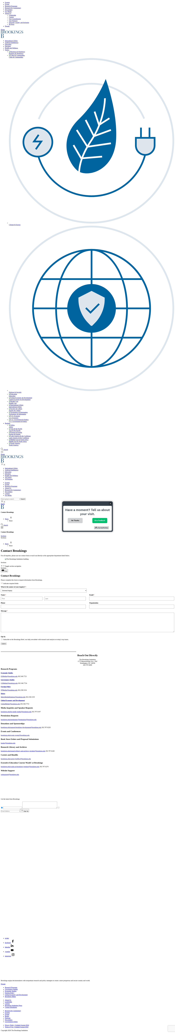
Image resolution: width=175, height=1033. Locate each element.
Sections (3, 536)
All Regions (9, 479)
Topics (7, 50)
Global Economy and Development (16, 995)
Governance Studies (11, 989)
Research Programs (11, 6)
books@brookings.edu (8, 743)
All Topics (8, 477)
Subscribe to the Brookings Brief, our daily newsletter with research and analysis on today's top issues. (36, 639)
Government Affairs (11, 1022)
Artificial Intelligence (11, 42)
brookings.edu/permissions (9, 719)
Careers (11, 17)
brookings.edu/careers (8, 759)
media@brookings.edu (24, 712)
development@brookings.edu (31, 727)
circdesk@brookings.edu (37, 751)
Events (7, 4)
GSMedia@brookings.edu (9, 683)
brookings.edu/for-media (9, 712)
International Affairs (11, 41)
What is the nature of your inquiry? (13, 587)
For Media (8, 11)
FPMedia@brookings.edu (9, 690)
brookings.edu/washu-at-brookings (12, 766)
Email (91, 595)
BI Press (11, 24)
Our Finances (13, 21)
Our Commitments (15, 19)
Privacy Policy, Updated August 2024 (17, 1025)
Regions (7, 423)
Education (8, 44)
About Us (8, 13)
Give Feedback (99, 520)
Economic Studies (10, 991)
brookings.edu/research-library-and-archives (15, 751)
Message (4, 611)
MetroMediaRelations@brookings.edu (13, 697)
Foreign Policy (9, 993)
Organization (93, 603)
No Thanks (75, 520)
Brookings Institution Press (13, 1005)
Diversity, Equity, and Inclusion (19, 22)
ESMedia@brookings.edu (9, 676)
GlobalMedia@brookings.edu (10, 704)
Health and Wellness (11, 48)
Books (7, 1016)
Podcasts (7, 1018)
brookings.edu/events (7, 735)
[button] (87, 567)
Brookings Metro (10, 996)
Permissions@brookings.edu (27, 719)
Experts (7, 2)
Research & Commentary (13, 8)
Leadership (12, 15)
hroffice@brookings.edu (23, 759)
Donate (7, 26)
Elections (8, 46)
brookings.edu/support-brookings (11, 727)
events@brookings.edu (22, 735)
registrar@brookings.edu (31, 766)
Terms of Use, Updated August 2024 (16, 1027)
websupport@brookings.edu (10, 774)
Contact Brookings (11, 1007)
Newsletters (8, 10)
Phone (3, 603)
